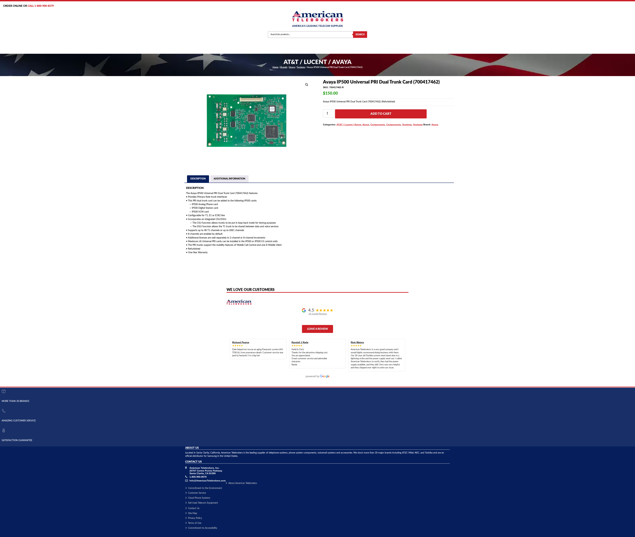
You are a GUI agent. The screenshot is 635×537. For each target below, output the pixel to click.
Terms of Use (194, 523)
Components (377, 124)
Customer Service (197, 493)
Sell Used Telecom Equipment (203, 503)
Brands (283, 67)
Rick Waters (357, 342)
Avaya (292, 67)
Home (275, 67)
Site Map (192, 513)
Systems (301, 67)
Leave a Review (317, 329)
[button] (307, 85)
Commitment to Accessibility (202, 528)
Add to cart (380, 113)
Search (360, 34)
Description (198, 179)
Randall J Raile (300, 342)
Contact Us (193, 508)
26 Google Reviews (318, 314)
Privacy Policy (195, 518)
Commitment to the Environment (205, 488)
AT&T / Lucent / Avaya (349, 124)
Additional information (229, 179)
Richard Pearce (240, 342)
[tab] (198, 179)
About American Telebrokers (242, 483)
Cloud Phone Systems (199, 498)
